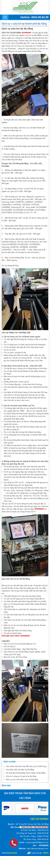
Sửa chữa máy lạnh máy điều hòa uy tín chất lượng (26, 766)
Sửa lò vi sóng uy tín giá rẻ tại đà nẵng (21, 776)
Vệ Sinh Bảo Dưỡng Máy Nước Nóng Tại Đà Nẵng (25, 773)
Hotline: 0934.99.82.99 (34, 17)
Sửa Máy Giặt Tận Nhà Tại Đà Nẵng (20, 770)
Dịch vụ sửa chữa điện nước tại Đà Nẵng (22, 780)
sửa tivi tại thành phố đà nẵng (30, 23)
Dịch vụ (6, 23)
